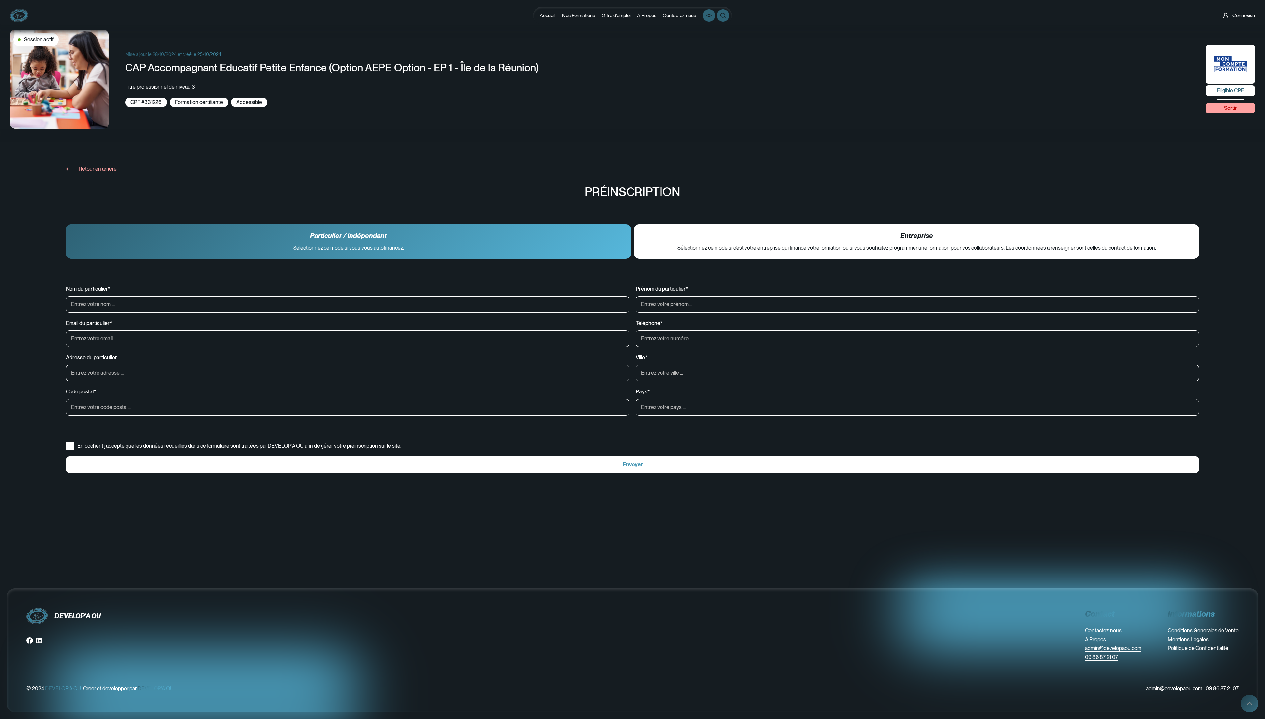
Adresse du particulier (91, 357)
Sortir (1230, 108)
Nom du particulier (88, 289)
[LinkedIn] (39, 640)
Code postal (81, 392)
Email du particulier (89, 323)
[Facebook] (29, 640)
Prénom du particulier (662, 289)
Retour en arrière (98, 169)
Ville (641, 357)
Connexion (1243, 15)
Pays (643, 392)
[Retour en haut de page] (1249, 703)
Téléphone (649, 323)
